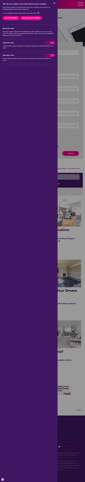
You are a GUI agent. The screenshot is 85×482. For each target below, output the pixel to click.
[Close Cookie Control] (54, 3)
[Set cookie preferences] (4, 477)
